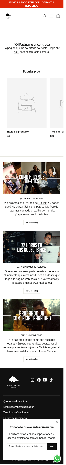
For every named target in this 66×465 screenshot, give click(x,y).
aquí (16, 51)
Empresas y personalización (18, 407)
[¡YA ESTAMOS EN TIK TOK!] (31, 178)
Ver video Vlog (32, 222)
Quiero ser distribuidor (15, 401)
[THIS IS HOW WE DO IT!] (31, 315)
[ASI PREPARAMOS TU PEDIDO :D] (31, 247)
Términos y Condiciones (16, 412)
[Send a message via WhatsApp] (57, 458)
